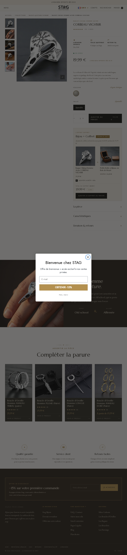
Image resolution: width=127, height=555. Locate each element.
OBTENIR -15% (63, 287)
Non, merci (63, 294)
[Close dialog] (87, 257)
